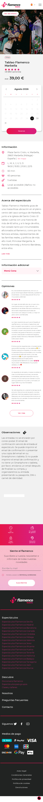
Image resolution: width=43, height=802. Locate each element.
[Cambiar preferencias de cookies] (39, 798)
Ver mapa (22, 159)
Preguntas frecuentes (15, 700)
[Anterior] (7, 89)
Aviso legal (21, 771)
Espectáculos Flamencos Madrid (17, 625)
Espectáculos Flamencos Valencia (18, 640)
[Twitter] (15, 724)
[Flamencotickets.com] (11, 4)
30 (37, 118)
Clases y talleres (9, 687)
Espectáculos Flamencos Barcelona (19, 628)
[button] (33, 5)
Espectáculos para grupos (14, 684)
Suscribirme (21, 583)
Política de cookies (21, 783)
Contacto (7, 707)
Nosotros (7, 693)
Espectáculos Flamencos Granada (18, 631)
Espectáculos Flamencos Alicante (18, 646)
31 (5, 123)
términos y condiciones (28, 575)
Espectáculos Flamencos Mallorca (18, 656)
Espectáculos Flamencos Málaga (18, 637)
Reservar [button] (21, 131)
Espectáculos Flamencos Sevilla (17, 622)
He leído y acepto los (21, 575)
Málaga (7, 57)
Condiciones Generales (21, 775)
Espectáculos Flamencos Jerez (16, 643)
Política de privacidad (21, 779)
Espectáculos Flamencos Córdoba (18, 634)
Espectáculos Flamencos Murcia (17, 668)
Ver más (21, 413)
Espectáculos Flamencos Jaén (16, 665)
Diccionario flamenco (12, 681)
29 (32, 118)
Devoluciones (21, 787)
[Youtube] (27, 724)
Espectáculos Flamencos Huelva (17, 649)
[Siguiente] (35, 89)
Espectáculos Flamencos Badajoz (18, 659)
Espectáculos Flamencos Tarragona (19, 662)
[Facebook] (21, 724)
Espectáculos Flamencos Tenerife (18, 652)
